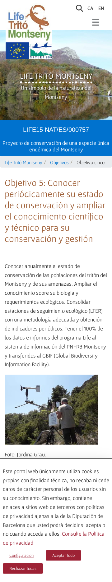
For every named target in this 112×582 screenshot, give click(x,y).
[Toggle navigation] (96, 21)
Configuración (21, 555)
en (101, 8)
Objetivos (59, 162)
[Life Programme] (17, 50)
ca (90, 8)
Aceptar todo (63, 555)
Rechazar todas (22, 568)
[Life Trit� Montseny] (29, 22)
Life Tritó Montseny (56, 76)
